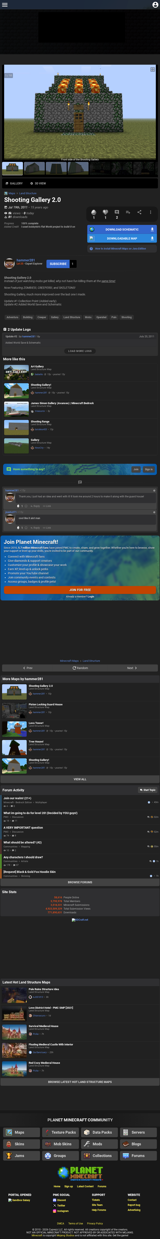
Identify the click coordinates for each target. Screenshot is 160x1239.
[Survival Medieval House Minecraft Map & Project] (14, 1032)
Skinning (25, 876)
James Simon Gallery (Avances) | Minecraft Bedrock (62, 403)
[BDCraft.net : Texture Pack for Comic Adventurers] (80, 919)
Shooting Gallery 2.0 (41, 685)
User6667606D (149, 802)
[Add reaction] (26, 506)
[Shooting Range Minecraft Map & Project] (16, 427)
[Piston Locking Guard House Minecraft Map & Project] (14, 710)
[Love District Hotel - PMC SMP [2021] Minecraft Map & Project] (14, 1013)
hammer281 (26, 260)
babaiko (39, 374)
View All (80, 779)
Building (27, 317)
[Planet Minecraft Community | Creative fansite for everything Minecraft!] (80, 1173)
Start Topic (149, 790)
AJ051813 (38, 997)
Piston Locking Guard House (45, 704)
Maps (12, 193)
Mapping (25, 846)
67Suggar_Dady (151, 876)
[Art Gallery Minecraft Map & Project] (16, 372)
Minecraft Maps (69, 660)
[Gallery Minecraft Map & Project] (16, 446)
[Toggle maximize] (153, 69)
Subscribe (58, 264)
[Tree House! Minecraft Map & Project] (14, 747)
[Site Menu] (4, 4)
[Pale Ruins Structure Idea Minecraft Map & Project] (14, 995)
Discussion (18, 817)
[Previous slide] (10, 114)
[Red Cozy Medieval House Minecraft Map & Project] (14, 1068)
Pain (113, 317)
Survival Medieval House (43, 1026)
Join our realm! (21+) (17, 798)
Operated (101, 317)
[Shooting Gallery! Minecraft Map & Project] (16, 391)
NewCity (39, 447)
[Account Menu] (155, 4)
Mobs (88, 317)
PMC (6, 817)
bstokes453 (41, 429)
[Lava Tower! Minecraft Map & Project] (14, 729)
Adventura (12, 317)
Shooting (126, 317)
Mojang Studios (65, 1235)
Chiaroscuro (39, 1015)
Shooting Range (40, 421)
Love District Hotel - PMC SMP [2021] (51, 1007)
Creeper (42, 317)
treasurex (40, 411)
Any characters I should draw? (23, 857)
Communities (11, 846)
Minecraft (37, 1235)
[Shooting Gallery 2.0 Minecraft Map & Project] (14, 692)
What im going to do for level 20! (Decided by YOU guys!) (41, 813)
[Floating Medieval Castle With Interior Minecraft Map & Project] (14, 1050)
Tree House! (36, 741)
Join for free (80, 590)
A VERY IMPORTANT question (23, 827)
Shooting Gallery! (41, 384)
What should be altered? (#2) (23, 842)
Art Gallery (37, 366)
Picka (36, 1034)
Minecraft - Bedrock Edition (18, 802)
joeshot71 (11, 512)
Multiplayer (41, 802)
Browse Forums (80, 882)
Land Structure (27, 193)
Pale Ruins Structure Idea (44, 989)
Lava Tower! (36, 723)
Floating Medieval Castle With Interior (51, 1044)
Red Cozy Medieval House (44, 1062)
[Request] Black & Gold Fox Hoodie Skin (30, 871)
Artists (24, 861)
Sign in (149, 469)
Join (136, 469)
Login (91, 596)
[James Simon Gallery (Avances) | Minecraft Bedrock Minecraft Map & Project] (16, 409)
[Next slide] (149, 114)
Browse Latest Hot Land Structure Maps (80, 1082)
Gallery (55, 317)
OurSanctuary (40, 1052)
